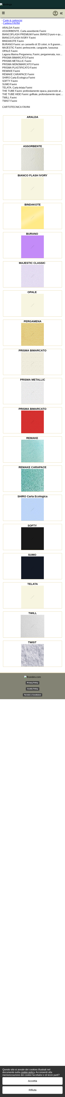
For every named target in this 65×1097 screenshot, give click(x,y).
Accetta (32, 1080)
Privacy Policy (32, 683)
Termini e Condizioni (32, 695)
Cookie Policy (32, 689)
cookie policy (28, 1072)
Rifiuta (32, 1090)
